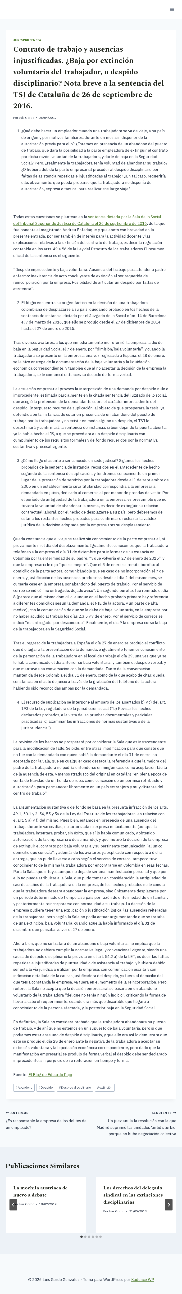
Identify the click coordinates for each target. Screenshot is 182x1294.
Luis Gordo (26, 117)
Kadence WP (142, 1279)
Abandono (23, 1087)
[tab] (81, 1237)
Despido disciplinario (75, 1087)
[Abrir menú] (172, 9)
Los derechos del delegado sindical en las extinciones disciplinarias (133, 1195)
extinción (104, 1087)
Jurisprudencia (27, 40)
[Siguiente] (169, 1204)
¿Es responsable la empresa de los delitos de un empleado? (46, 1120)
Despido (45, 1087)
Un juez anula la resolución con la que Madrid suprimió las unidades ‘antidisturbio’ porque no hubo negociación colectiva (136, 1123)
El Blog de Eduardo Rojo (50, 1074)
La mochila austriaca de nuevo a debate (40, 1191)
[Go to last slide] (13, 1204)
